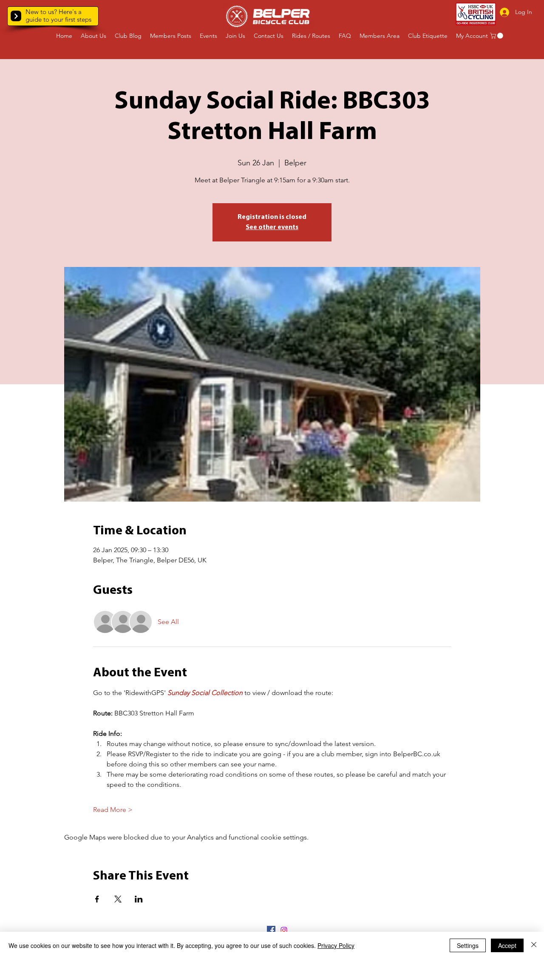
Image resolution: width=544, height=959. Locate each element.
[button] (16, 16)
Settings (468, 945)
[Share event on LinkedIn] (139, 899)
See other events (272, 227)
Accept (507, 945)
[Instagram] (284, 930)
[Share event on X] (118, 899)
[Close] (534, 945)
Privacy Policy (335, 945)
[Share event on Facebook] (97, 899)
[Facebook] (271, 930)
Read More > (113, 810)
